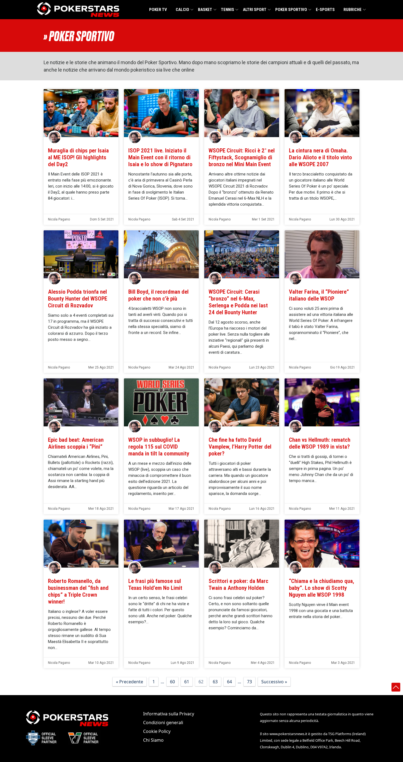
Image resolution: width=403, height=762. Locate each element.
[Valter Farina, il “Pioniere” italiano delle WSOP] (322, 254)
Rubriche (353, 9)
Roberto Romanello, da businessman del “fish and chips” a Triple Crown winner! (78, 591)
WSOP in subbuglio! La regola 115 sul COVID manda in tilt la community (158, 447)
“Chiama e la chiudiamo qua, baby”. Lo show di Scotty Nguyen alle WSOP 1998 (321, 588)
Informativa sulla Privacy (168, 714)
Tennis (227, 9)
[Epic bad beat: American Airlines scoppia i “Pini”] (81, 402)
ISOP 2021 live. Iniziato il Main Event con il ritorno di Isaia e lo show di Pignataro (160, 157)
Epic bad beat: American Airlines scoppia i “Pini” (76, 443)
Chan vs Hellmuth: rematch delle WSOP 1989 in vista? (319, 443)
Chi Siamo (153, 740)
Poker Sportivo (291, 9)
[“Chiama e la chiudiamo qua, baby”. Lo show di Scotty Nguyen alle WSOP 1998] (322, 544)
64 (229, 682)
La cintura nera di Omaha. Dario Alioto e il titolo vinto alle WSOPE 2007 (320, 157)
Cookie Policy (157, 731)
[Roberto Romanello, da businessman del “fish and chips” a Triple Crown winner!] (81, 544)
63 (215, 682)
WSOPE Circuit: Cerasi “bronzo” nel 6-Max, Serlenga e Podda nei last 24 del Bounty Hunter (238, 302)
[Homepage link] (78, 9)
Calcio (182, 9)
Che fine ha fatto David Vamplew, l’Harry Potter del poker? (240, 447)
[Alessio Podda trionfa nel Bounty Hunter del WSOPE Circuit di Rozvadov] (81, 254)
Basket (205, 9)
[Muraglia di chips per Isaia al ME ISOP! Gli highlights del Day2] (81, 113)
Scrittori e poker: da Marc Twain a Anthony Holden (238, 584)
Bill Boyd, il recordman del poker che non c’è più (158, 295)
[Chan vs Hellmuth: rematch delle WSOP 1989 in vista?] (322, 402)
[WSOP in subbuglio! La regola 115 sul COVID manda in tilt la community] (161, 402)
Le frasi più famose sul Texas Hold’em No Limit (155, 584)
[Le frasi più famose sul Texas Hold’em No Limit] (161, 544)
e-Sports (325, 9)
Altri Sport (254, 9)
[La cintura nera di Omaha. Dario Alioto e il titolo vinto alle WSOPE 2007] (322, 113)
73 (249, 682)
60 (172, 682)
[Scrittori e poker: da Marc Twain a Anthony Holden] (241, 544)
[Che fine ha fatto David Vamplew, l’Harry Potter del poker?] (241, 402)
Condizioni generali (163, 722)
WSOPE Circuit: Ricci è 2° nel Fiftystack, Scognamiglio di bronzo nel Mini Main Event (242, 157)
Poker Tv (158, 9)
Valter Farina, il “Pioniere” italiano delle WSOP (319, 295)
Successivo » (274, 682)
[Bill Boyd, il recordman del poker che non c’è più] (161, 254)
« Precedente (129, 682)
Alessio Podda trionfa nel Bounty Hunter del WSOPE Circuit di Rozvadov (77, 298)
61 (186, 682)
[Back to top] (395, 687)
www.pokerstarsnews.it (288, 733)
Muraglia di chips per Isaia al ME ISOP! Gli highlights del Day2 (78, 157)
